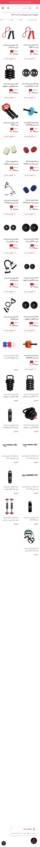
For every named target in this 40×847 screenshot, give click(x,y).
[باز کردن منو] (36, 8)
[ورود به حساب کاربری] (8, 8)
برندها (21, 20)
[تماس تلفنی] (4, 843)
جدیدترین (31, 20)
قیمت (11, 20)
